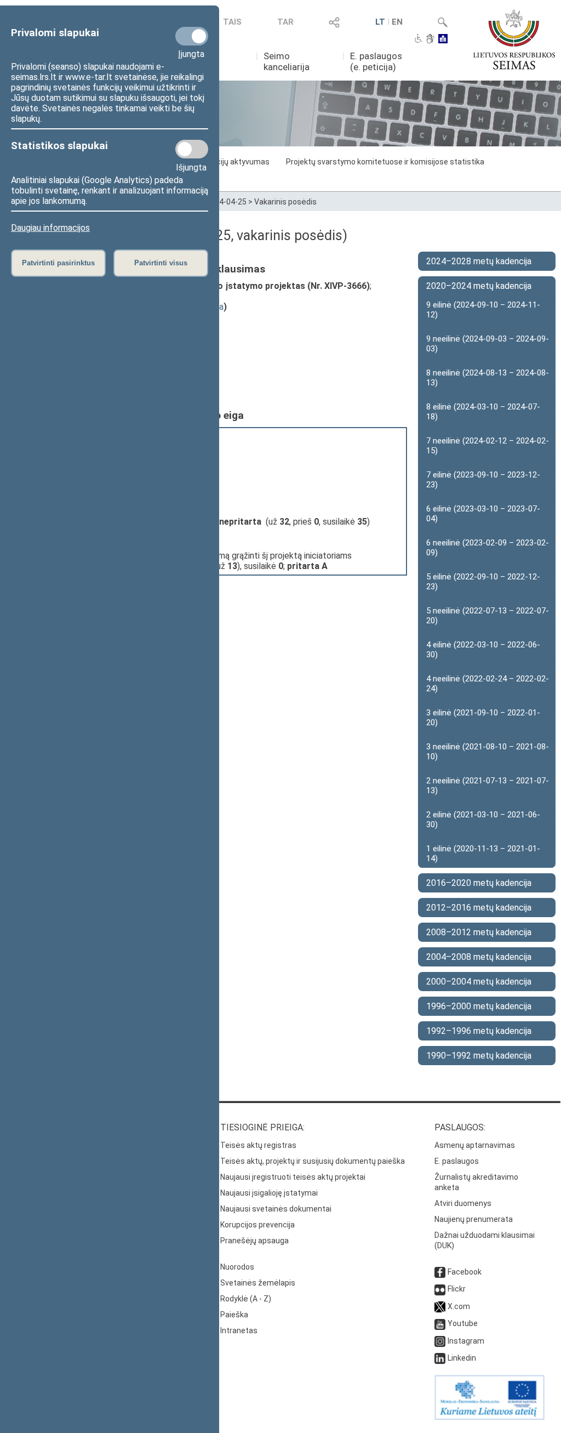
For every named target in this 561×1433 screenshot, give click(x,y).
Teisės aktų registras (258, 1145)
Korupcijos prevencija (257, 1224)
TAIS (232, 22)
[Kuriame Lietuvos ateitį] (489, 1417)
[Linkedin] (439, 1358)
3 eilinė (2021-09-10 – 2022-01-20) (483, 717)
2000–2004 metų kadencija (478, 981)
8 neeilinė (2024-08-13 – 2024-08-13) (487, 378)
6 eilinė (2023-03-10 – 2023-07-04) (483, 514)
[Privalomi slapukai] (191, 36)
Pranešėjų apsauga (254, 1240)
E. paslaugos (456, 1161)
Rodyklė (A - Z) (245, 1298)
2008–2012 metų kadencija (478, 932)
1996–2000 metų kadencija (478, 1006)
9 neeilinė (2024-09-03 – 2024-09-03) (487, 344)
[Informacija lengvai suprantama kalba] (443, 39)
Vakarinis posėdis (285, 201)
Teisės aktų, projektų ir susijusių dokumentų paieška (312, 1161)
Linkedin (462, 1358)
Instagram (466, 1341)
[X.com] (439, 1306)
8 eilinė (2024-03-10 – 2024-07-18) (483, 412)
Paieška (234, 1314)
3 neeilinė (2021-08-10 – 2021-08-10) (487, 751)
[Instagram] (439, 1341)
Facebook (465, 1271)
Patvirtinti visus (160, 263)
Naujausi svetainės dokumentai (275, 1208)
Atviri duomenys (462, 1203)
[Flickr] (439, 1288)
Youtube (463, 1323)
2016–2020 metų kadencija (478, 883)
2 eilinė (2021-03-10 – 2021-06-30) (483, 819)
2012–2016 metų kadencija (478, 907)
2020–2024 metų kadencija (478, 286)
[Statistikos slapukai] (191, 149)
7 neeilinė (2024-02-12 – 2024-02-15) (487, 446)
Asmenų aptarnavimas (474, 1145)
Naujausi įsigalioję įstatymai (269, 1193)
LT (380, 22)
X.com (459, 1306)
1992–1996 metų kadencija (478, 1031)
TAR (285, 22)
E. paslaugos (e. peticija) (376, 61)
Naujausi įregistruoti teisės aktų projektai (292, 1177)
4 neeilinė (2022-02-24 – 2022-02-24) (487, 683)
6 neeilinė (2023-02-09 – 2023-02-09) (487, 548)
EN (397, 22)
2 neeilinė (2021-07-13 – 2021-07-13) (487, 785)
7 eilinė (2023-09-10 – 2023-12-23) (483, 480)
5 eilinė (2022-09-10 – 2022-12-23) (483, 582)
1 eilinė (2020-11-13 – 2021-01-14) (483, 853)
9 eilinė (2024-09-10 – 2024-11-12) (483, 310)
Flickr (457, 1288)
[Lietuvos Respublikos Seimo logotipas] (514, 39)
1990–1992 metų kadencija (478, 1055)
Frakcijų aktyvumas (236, 161)
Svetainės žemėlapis (257, 1282)
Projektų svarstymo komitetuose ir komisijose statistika (385, 161)
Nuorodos (237, 1267)
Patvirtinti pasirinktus (58, 263)
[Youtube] (439, 1323)
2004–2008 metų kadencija (478, 957)
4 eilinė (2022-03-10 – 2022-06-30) (483, 649)
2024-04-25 (226, 201)
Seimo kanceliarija (287, 61)
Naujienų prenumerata (473, 1219)
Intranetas (238, 1330)
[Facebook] (439, 1271)
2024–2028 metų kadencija (478, 261)
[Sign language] (430, 39)
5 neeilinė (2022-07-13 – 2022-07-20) (487, 615)
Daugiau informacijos (50, 228)
